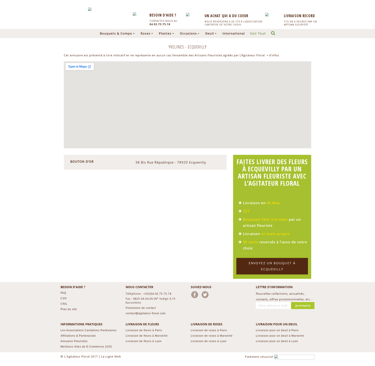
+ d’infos (272, 55)
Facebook (195, 295)
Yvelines (177, 47)
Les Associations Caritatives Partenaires (89, 330)
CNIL (64, 303)
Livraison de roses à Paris (209, 330)
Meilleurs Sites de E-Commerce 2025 (86, 346)
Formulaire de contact (141, 307)
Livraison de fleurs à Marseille (147, 335)
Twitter (206, 295)
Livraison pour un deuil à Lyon (277, 341)
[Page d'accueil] (90, 9)
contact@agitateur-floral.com (146, 313)
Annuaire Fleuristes (74, 341)
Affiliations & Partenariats (78, 335)
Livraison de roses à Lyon (209, 341)
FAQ (63, 292)
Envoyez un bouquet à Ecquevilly (272, 266)
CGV (64, 298)
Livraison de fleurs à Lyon (144, 341)
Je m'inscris (302, 306)
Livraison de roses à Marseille (212, 335)
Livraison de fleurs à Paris (144, 330)
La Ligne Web (111, 356)
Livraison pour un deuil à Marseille (280, 335)
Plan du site (69, 309)
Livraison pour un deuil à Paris (277, 330)
